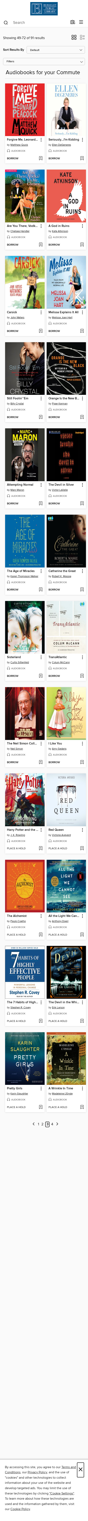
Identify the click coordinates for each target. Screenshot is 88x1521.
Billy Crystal (17, 403)
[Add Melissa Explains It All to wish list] (82, 331)
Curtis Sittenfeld (19, 662)
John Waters (17, 317)
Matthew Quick (19, 145)
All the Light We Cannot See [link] (64, 916)
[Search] (6, 22)
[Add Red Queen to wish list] (82, 848)
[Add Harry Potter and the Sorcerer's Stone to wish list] (40, 848)
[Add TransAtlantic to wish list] (82, 676)
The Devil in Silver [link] (61, 485)
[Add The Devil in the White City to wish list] (82, 1021)
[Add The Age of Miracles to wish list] (40, 590)
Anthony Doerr (60, 921)
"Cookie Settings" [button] (61, 1493)
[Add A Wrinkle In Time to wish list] (82, 1107)
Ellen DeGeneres (61, 145)
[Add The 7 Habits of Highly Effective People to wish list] (40, 1021)
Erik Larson (58, 1007)
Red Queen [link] (56, 830)
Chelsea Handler (19, 231)
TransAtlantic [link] (58, 657)
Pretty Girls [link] (14, 1088)
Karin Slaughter (19, 1093)
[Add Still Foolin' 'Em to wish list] (40, 417)
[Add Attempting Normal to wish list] (40, 503)
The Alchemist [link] (17, 916)
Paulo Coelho (18, 921)
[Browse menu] (81, 22)
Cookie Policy (20, 1509)
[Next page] (57, 1124)
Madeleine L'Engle (62, 1093)
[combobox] (35, 23)
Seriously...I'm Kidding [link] (64, 140)
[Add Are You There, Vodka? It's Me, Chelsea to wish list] (40, 245)
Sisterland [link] (14, 657)
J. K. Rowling (17, 835)
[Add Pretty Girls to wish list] (40, 1107)
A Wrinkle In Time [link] (61, 1088)
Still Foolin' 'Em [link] (17, 398)
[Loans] (73, 23)
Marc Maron (17, 490)
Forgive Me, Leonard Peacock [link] (23, 140)
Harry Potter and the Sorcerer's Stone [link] (23, 830)
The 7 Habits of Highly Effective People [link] (23, 1002)
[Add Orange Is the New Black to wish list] (82, 417)
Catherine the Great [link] (62, 571)
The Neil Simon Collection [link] (23, 743)
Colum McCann (61, 662)
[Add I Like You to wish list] (82, 762)
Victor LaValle (60, 490)
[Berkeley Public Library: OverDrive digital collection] (44, 8)
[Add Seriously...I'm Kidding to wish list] (82, 158)
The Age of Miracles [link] (21, 571)
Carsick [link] (12, 312)
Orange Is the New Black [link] (64, 398)
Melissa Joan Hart (62, 317)
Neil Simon (16, 748)
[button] (74, 39)
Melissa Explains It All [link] (64, 312)
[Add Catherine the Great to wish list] (82, 590)
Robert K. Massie (61, 576)
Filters (10, 61)
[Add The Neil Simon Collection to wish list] (40, 762)
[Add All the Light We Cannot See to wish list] (82, 935)
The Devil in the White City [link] (64, 1002)
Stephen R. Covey (20, 1007)
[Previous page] (33, 1124)
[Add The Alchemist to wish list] (40, 935)
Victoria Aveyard (61, 835)
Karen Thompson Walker (24, 576)
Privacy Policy (37, 1472)
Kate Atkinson (60, 231)
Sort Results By (13, 50)
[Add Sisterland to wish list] (40, 676)
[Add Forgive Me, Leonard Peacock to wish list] (40, 158)
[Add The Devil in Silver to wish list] (82, 503)
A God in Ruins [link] (59, 226)
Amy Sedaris (59, 748)
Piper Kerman (60, 403)
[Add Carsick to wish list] (40, 331)
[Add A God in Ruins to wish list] (82, 245)
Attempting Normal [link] (20, 485)
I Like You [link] (55, 743)
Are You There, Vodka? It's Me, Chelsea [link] (23, 226)
